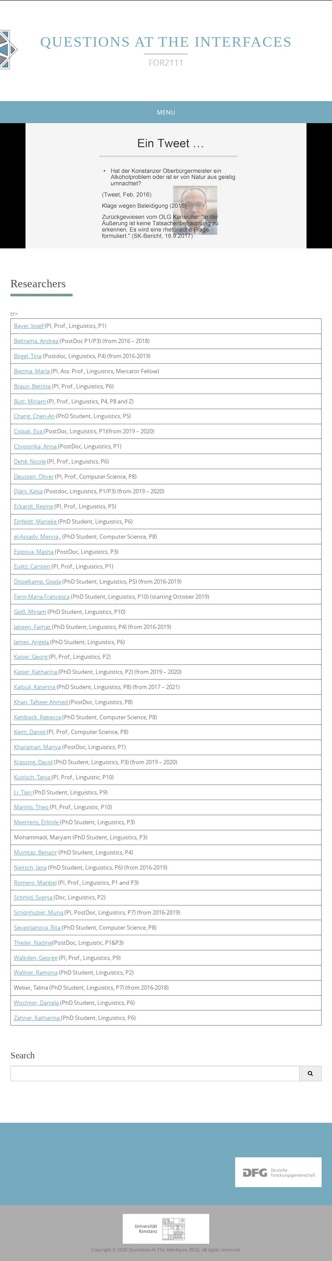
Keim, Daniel (30, 732)
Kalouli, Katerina (35, 687)
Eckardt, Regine (34, 506)
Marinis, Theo (32, 807)
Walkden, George (35, 958)
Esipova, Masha (34, 552)
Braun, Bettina (33, 386)
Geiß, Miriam (30, 612)
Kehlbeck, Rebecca (38, 717)
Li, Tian (23, 792)
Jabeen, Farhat (33, 627)
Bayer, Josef (29, 326)
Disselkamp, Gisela (37, 581)
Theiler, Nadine (33, 943)
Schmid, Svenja (34, 897)
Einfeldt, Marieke (36, 521)
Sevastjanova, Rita (38, 927)
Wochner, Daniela (37, 1003)
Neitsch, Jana (30, 867)
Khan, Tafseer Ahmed (41, 702)
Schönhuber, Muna (39, 912)
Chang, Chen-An (34, 416)
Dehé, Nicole (30, 461)
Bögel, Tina (28, 356)
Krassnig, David (33, 762)
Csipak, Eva (29, 431)
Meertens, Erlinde (37, 822)
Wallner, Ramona (35, 972)
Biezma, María (32, 371)
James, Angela (32, 642)
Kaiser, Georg (31, 657)
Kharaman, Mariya (37, 747)
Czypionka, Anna (36, 446)
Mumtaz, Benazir (35, 852)
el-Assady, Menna (37, 536)
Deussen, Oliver (34, 476)
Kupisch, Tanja (32, 777)
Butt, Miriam (30, 401)
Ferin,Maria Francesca (42, 596)
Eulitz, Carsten (32, 566)
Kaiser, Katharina (36, 672)
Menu (166, 112)
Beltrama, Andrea (37, 341)
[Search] (310, 1073)
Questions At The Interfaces (166, 42)
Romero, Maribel (35, 882)
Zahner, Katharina (37, 1018)
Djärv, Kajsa (28, 491)
